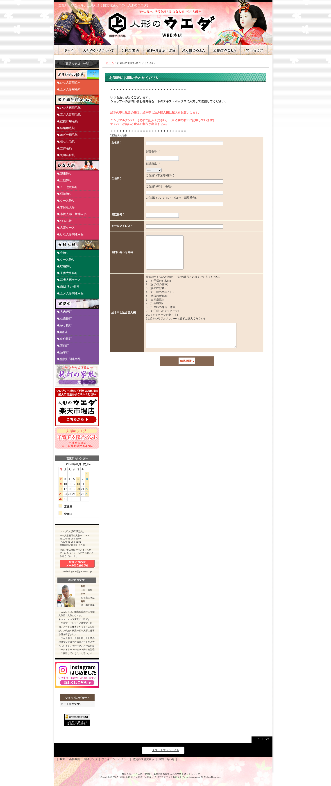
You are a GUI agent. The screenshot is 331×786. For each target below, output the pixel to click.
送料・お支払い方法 (160, 50)
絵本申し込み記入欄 (123, 312)
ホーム (69, 50)
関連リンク (90, 759)
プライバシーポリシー (115, 759)
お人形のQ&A (193, 50)
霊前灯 (64, 345)
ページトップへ (264, 739)
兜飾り (64, 252)
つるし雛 (66, 220)
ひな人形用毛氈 (70, 107)
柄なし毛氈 (67, 141)
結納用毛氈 (67, 128)
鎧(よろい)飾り (69, 286)
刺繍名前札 (67, 155)
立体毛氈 (66, 148)
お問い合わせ (166, 759)
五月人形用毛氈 (70, 114)
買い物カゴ (254, 50)
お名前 (115, 142)
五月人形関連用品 (72, 293)
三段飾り (66, 180)
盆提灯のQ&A (224, 50)
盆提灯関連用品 (70, 359)
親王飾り (66, 173)
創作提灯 (66, 338)
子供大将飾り (69, 273)
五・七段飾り (69, 187)
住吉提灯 (66, 318)
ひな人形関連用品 (72, 234)
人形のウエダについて (98, 50)
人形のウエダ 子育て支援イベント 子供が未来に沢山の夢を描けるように (77, 438)
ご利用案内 (130, 50)
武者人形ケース (70, 279)
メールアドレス (121, 225)
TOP (62, 759)
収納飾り (66, 193)
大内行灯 (66, 311)
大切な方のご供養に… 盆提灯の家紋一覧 (77, 375)
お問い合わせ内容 (122, 252)
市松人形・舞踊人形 (73, 214)
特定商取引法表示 (143, 759)
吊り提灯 (66, 325)
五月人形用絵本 (70, 89)
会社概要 (74, 759)
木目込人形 (67, 207)
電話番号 (117, 214)
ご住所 (115, 178)
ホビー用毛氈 (69, 134)
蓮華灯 (64, 352)
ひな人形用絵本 (70, 82)
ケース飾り (67, 200)
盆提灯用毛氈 (69, 121)
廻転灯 (64, 332)
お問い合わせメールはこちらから (77, 564)
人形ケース (67, 227)
